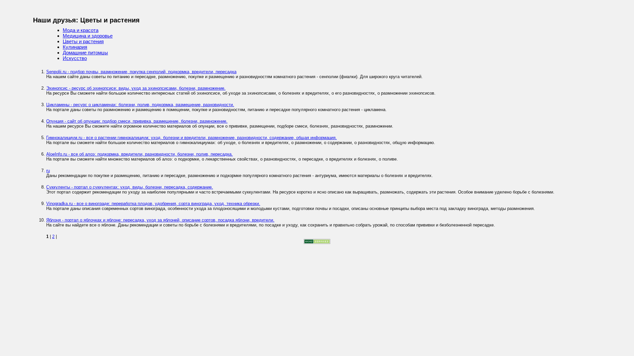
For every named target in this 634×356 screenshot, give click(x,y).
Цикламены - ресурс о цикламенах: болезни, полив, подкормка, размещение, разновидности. (140, 104)
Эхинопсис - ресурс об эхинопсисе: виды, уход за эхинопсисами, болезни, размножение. (136, 88)
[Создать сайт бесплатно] (317, 242)
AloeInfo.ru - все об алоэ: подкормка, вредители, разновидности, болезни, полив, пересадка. (139, 154)
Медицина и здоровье (88, 36)
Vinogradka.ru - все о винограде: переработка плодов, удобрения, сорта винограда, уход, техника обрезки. (153, 203)
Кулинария (75, 47)
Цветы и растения (83, 41)
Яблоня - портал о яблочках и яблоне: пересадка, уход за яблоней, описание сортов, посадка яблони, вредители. (160, 220)
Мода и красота (80, 30)
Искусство (75, 58)
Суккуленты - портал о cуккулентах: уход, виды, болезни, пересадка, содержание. (129, 187)
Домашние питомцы (85, 52)
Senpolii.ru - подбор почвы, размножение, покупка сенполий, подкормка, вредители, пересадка (141, 71)
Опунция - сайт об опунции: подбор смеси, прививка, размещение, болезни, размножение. (137, 121)
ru (48, 170)
